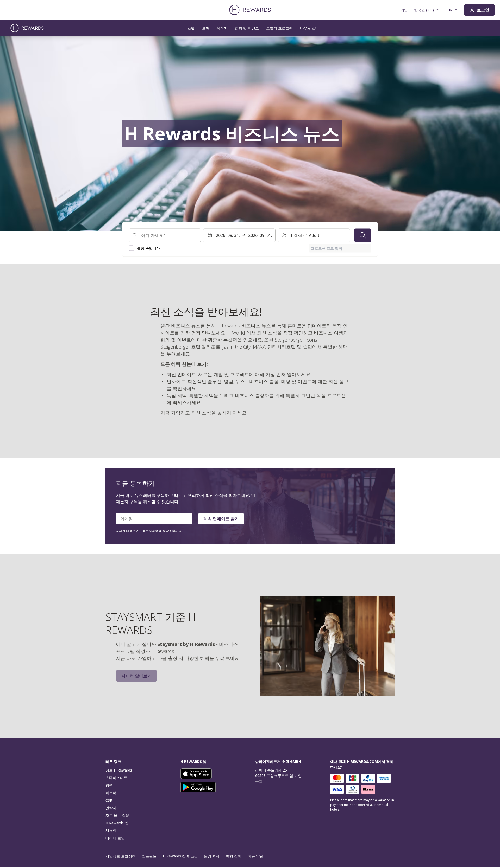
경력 (109, 785)
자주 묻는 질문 (117, 815)
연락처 (110, 807)
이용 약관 (255, 855)
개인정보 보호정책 (120, 855)
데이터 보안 (115, 838)
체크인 (110, 830)
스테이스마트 (116, 777)
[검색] (362, 235)
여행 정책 (233, 855)
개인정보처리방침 (148, 531)
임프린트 (149, 855)
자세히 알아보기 (136, 676)
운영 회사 (212, 855)
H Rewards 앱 (116, 822)
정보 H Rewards (118, 770)
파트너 (110, 792)
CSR (108, 800)
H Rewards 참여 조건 (180, 855)
